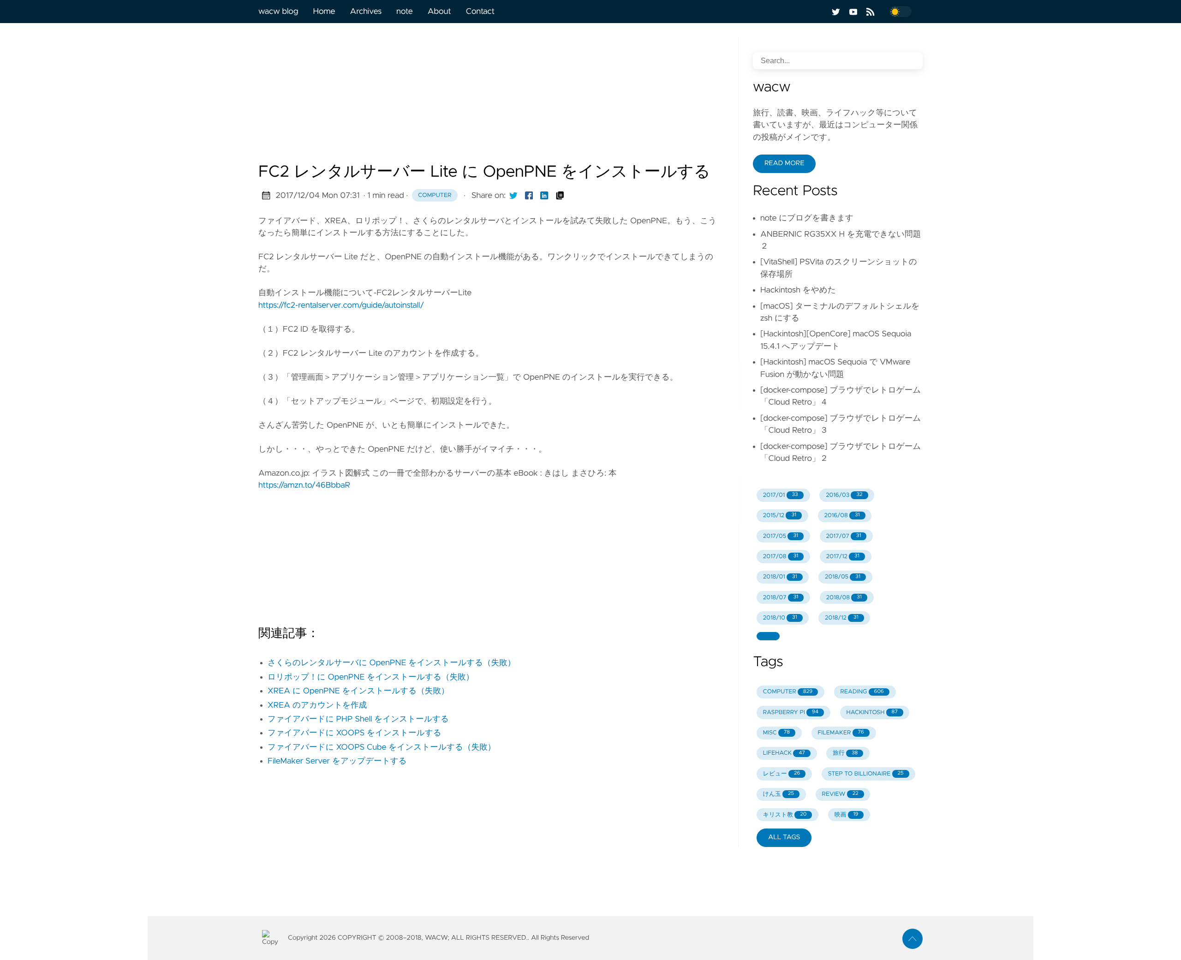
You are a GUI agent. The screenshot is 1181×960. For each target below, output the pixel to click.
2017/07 (843, 536)
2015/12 (779, 516)
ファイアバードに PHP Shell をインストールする (358, 719)
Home (324, 11)
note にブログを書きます (806, 218)
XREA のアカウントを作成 (317, 705)
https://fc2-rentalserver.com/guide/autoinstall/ (341, 305)
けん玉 (778, 794)
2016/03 (844, 495)
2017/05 (780, 536)
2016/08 (841, 516)
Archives (366, 11)
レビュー (781, 774)
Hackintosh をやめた (798, 290)
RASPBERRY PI (790, 713)
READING (862, 692)
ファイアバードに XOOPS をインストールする (354, 733)
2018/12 (842, 618)
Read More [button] (784, 163)
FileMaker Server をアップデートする (337, 761)
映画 (847, 815)
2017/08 (781, 557)
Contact (480, 11)
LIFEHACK (784, 753)
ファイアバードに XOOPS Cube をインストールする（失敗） (381, 747)
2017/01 (780, 495)
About (439, 11)
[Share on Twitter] (513, 196)
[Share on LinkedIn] (544, 196)
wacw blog (278, 11)
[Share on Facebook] (529, 196)
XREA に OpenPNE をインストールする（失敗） (358, 691)
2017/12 (842, 557)
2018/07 (781, 598)
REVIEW (840, 794)
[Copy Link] (560, 196)
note (404, 11)
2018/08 (844, 598)
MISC (776, 733)
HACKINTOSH (871, 713)
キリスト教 (785, 815)
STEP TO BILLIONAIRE (866, 774)
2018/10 (780, 618)
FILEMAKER (840, 733)
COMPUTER (787, 692)
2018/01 (780, 577)
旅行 (845, 753)
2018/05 (842, 577)
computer (434, 195)
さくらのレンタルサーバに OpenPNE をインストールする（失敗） (391, 663)
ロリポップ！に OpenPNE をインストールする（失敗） (371, 677)
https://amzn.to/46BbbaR (304, 485)
